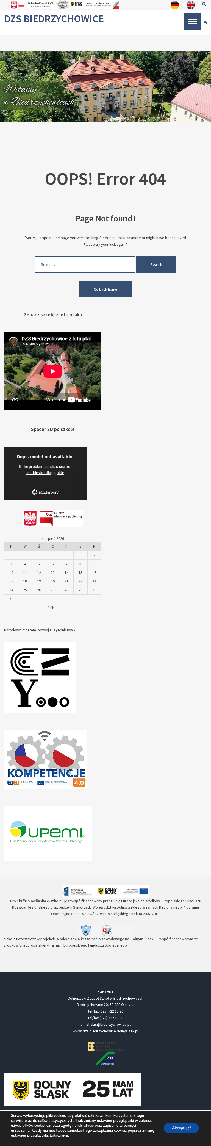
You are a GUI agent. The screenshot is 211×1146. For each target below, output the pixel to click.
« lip (51, 606)
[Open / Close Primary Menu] (192, 21)
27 (53, 589)
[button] (8, 86)
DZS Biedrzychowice (54, 18)
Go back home (105, 289)
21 (66, 581)
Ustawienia (59, 1135)
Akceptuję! (181, 1128)
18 (25, 581)
